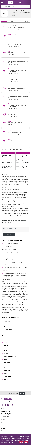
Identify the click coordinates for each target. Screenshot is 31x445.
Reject (26, 442)
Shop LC (6, 365)
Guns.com (6, 353)
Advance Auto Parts (9, 385)
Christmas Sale (5, 416)
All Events (3, 419)
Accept (21, 442)
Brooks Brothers (8, 362)
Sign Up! (22, 393)
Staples (6, 379)
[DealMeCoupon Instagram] (8, 405)
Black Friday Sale (5, 411)
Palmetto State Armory (10, 356)
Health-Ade (7, 321)
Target (6, 367)
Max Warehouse (8, 382)
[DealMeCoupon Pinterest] (11, 405)
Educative (6, 345)
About (2, 425)
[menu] (2, 2)
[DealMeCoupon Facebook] (2, 405)
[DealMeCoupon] (6, 399)
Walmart (6, 373)
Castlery (6, 339)
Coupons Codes (10, 21)
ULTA (5, 348)
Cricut (5, 342)
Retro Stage (7, 370)
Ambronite (6, 324)
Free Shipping (26, 21)
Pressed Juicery (8, 326)
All (3, 21)
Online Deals (18, 21)
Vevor (5, 359)
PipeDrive (6, 350)
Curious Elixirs (8, 329)
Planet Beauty (7, 376)
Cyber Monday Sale (6, 414)
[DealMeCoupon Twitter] (5, 405)
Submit (9, 234)
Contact (3, 428)
